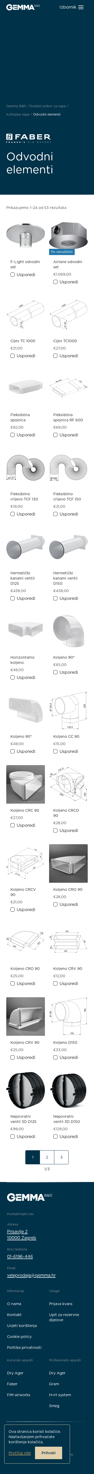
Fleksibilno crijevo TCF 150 (67, 496)
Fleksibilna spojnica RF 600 (68, 417)
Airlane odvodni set (67, 264)
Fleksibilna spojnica (20, 417)
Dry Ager (15, 1373)
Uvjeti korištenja (22, 1326)
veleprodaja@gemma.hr (31, 1275)
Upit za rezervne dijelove (64, 1317)
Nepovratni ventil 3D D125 (23, 1119)
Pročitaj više (20, 1453)
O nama (14, 1304)
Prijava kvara (60, 1304)
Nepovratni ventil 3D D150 (66, 1119)
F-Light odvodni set (25, 264)
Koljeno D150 (65, 1042)
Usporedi (26, 274)
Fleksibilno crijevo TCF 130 (24, 496)
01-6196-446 (20, 1256)
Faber (12, 1384)
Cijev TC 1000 (22, 341)
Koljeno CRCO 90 (66, 813)
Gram (54, 1384)
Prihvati (49, 1453)
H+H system (60, 1395)
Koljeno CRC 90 (24, 810)
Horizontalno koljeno (22, 660)
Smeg (54, 1406)
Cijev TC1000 (65, 341)
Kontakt (14, 1315)
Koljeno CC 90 (66, 736)
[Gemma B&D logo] (23, 7)
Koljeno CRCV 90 (23, 892)
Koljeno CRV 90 (67, 969)
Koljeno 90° (64, 657)
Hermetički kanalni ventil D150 (65, 578)
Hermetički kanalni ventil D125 (22, 578)
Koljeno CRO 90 (68, 889)
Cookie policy (19, 1337)
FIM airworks (18, 1395)
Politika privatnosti (24, 1347)
